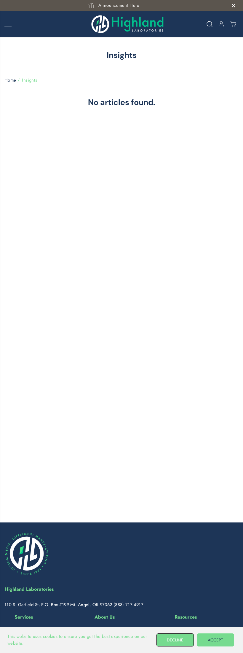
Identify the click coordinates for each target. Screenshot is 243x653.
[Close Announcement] (233, 6)
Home (10, 80)
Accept (215, 640)
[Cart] (233, 24)
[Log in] (221, 24)
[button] (8, 24)
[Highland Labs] (120, 24)
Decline (175, 640)
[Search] (209, 24)
